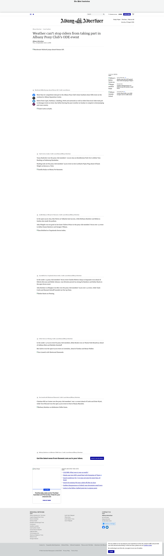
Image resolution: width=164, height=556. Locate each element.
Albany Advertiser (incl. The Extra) (37, 515)
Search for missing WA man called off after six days (79, 482)
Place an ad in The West (87, 545)
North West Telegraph (69, 515)
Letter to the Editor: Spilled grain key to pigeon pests (80, 488)
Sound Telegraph (68, 520)
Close (111, 551)
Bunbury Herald (33, 520)
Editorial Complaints (75, 545)
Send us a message (110, 523)
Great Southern (47, 29)
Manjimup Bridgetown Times (36, 535)
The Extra (124, 19)
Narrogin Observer (34, 538)
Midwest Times (33, 536)
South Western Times (69, 519)
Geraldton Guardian (34, 526)
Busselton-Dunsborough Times (37, 522)
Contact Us (42, 545)
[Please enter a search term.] (104, 14)
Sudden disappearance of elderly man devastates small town (82, 485)
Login (120, 14)
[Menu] (30, 14)
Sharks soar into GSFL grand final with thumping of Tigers (81, 475)
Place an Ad (131, 19)
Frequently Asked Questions (53, 545)
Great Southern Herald (35, 528)
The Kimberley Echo (34, 533)
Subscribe (127, 14)
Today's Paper (116, 19)
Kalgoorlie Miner (33, 531)
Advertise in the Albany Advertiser (102, 545)
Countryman (33, 524)
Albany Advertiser (37, 29)
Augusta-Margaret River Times (37, 517)
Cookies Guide (148, 545)
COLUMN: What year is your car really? (75, 472)
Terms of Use (74, 550)
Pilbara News (68, 517)
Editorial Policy (65, 545)
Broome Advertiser (34, 519)
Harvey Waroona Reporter (36, 529)
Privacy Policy (66, 550)
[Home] (33, 14)
